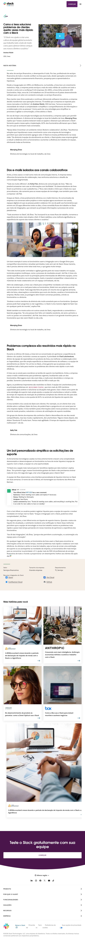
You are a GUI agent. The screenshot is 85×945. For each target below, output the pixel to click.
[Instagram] (36, 881)
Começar (72, 4)
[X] (45, 881)
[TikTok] (53, 881)
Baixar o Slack (20, 925)
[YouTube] (49, 881)
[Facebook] (40, 881)
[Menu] (80, 4)
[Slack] (8, 4)
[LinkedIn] (32, 881)
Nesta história (9, 65)
